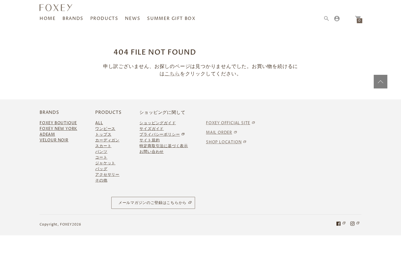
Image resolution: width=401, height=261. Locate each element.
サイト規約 (149, 140)
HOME (48, 19)
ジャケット (105, 163)
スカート (103, 146)
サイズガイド (151, 128)
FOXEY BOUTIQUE (58, 123)
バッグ (101, 168)
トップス (103, 134)
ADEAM (47, 134)
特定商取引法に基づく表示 (163, 146)
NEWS (132, 19)
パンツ (101, 151)
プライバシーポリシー (159, 134)
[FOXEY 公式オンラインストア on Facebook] (341, 223)
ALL (99, 123)
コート (101, 157)
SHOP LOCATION (223, 142)
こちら (172, 73)
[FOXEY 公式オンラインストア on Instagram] (355, 223)
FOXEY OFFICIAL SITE (228, 123)
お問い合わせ (151, 151)
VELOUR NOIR (54, 140)
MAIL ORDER (219, 132)
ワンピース (105, 128)
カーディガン (107, 140)
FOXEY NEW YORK (58, 128)
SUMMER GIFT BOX (171, 19)
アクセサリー (107, 174)
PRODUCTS (104, 19)
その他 (101, 180)
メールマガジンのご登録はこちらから (152, 202)
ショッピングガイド (157, 123)
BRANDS (72, 19)
